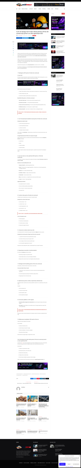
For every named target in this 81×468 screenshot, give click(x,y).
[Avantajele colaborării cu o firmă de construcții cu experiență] (32, 399)
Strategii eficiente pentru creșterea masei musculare (60, 85)
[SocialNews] (24, 5)
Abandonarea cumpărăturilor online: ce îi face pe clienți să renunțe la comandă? (35, 0)
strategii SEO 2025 (24, 375)
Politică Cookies (67, 466)
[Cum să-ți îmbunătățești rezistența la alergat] (53, 81)
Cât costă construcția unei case (43, 431)
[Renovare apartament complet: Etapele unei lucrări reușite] (32, 413)
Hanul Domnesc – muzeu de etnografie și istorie (24, 383)
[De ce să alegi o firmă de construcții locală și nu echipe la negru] (44, 413)
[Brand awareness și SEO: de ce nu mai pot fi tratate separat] (53, 46)
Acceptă (62, 464)
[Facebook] (13, 44)
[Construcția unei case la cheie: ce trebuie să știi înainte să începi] (21, 399)
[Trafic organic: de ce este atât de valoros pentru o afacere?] (53, 37)
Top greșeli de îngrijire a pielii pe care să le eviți (41, 383)
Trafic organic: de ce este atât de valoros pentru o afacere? (60, 37)
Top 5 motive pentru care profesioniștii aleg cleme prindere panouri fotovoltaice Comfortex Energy (44, 405)
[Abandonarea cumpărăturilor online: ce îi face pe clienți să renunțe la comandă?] (53, 41)
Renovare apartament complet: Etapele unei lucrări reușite (32, 419)
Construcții (34, 35)
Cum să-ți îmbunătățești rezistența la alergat (59, 80)
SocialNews (20, 35)
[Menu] (16, 8)
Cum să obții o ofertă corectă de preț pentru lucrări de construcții (21, 419)
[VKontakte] (13, 50)
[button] (79, 455)
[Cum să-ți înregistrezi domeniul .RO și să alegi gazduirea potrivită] (53, 76)
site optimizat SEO (19, 375)
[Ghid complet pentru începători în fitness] (53, 89)
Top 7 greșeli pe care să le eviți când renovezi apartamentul (32, 431)
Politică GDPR (71, 466)
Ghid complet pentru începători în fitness (59, 89)
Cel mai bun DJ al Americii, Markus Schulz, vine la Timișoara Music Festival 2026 (60, 51)
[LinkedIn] (13, 48)
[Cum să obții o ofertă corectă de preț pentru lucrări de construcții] (21, 413)
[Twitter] (13, 46)
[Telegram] (13, 53)
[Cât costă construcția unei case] (44, 426)
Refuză (69, 464)
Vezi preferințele (76, 464)
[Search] (64, 9)
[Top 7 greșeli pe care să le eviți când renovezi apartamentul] (32, 426)
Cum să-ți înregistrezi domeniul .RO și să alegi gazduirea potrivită (59, 76)
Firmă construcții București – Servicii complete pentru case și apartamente (21, 432)
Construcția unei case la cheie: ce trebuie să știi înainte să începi (21, 405)
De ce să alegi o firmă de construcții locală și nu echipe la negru (44, 419)
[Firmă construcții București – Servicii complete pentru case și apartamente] (21, 426)
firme (22, 342)
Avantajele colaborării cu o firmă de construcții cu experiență (31, 405)
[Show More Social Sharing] (35, 38)
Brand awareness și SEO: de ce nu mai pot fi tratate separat (60, 46)
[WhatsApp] (13, 55)
